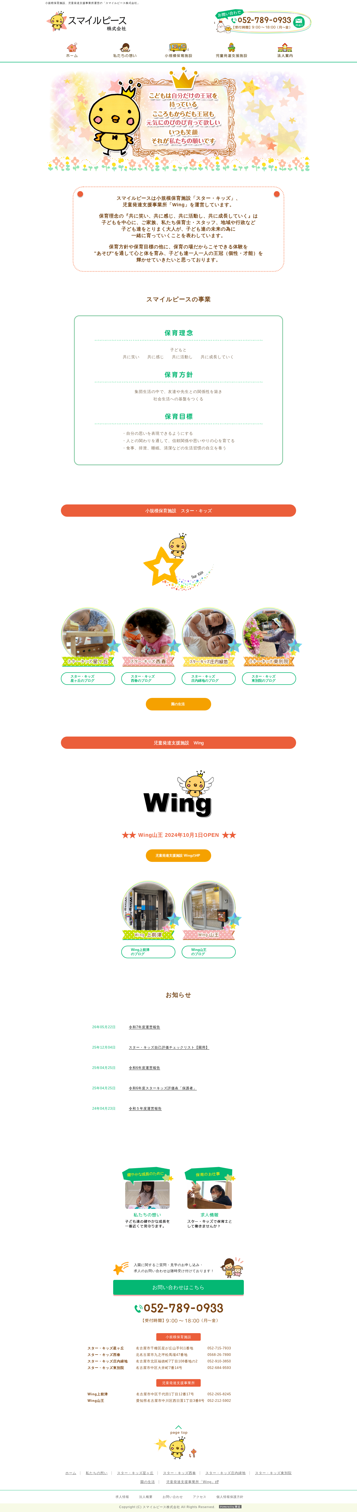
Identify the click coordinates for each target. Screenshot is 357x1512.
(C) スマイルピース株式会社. (167, 1507)
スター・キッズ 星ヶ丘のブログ (82, 678)
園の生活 (178, 704)
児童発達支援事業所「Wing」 (190, 1482)
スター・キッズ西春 (179, 1473)
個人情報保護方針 (230, 1496)
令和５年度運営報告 (145, 1108)
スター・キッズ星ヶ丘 (135, 1473)
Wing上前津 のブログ (140, 952)
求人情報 (122, 1496)
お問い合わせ (173, 1496)
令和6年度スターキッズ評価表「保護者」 (163, 1088)
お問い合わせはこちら (178, 1287)
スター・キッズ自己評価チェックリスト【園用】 (169, 1047)
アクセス (199, 1496)
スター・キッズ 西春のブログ (143, 678)
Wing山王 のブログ (198, 952)
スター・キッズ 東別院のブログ (263, 678)
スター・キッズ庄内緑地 (225, 1473)
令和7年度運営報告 (144, 1027)
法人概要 (146, 1496)
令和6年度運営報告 (144, 1068)
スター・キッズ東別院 (273, 1473)
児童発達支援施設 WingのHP (178, 855)
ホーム (70, 1473)
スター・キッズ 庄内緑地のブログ (204, 678)
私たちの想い (97, 1473)
